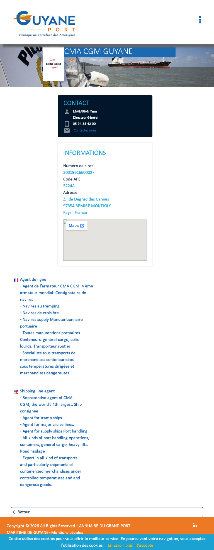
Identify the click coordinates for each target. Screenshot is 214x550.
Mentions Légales (67, 533)
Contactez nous (80, 130)
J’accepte (145, 545)
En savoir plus (120, 545)
